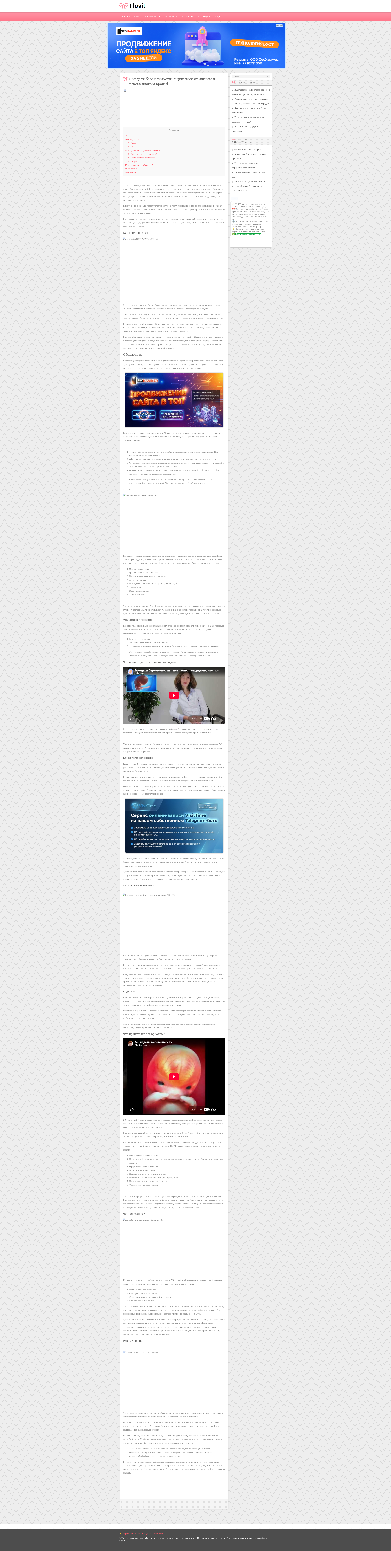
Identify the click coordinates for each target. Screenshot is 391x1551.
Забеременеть (151, 16)
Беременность (130, 16)
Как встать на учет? (134, 136)
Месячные (188, 16)
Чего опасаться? (132, 169)
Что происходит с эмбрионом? (139, 165)
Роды (217, 16)
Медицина (170, 16)
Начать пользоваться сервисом (248, 234)
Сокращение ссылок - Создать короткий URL (142, 1534)
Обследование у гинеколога (141, 147)
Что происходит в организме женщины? (143, 150)
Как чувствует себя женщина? (142, 154)
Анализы (133, 143)
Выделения (134, 161)
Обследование (132, 139)
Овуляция (204, 16)
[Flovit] (132, 11)
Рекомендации (132, 172)
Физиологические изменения (141, 158)
